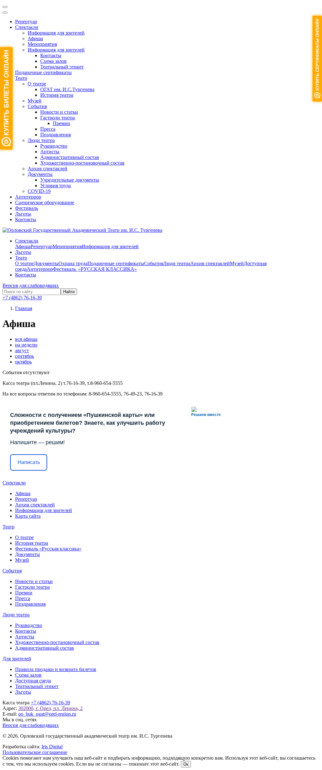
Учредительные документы (69, 180)
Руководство (53, 146)
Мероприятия (42, 44)
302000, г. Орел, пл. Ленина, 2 (50, 708)
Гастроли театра (57, 117)
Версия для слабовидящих (31, 285)
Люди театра (41, 140)
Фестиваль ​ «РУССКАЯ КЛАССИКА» (95, 269)
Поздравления (55, 134)
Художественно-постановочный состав (82, 163)
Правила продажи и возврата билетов (55, 669)
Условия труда (55, 185)
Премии (61, 123)
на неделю (26, 344)
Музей (35, 100)
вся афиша (26, 339)
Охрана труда (72, 263)
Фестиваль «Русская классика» (48, 548)
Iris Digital (52, 746)
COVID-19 (39, 191)
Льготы (23, 213)
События (37, 106)
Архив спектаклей (47, 168)
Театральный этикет (62, 66)
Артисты (49, 151)
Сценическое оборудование (44, 202)
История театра (56, 95)
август (22, 350)
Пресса (47, 129)
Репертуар (26, 21)
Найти (69, 291)
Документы (40, 174)
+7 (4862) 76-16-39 (22, 297)
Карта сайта (28, 516)
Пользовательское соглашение (35, 752)
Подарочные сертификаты (43, 72)
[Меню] (5, 7)
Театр (21, 78)
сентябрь (24, 356)
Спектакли (26, 27)
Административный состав (69, 157)
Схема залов (53, 61)
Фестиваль (26, 208)
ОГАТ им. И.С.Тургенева (67, 89)
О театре (37, 83)
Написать (29, 462)
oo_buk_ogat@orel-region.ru (47, 714)
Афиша (35, 38)
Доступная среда (33, 680)
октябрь (23, 361)
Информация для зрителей (56, 32)
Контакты (50, 55)
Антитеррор (28, 196)
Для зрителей (17, 658)
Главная (23, 308)
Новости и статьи (59, 112)
